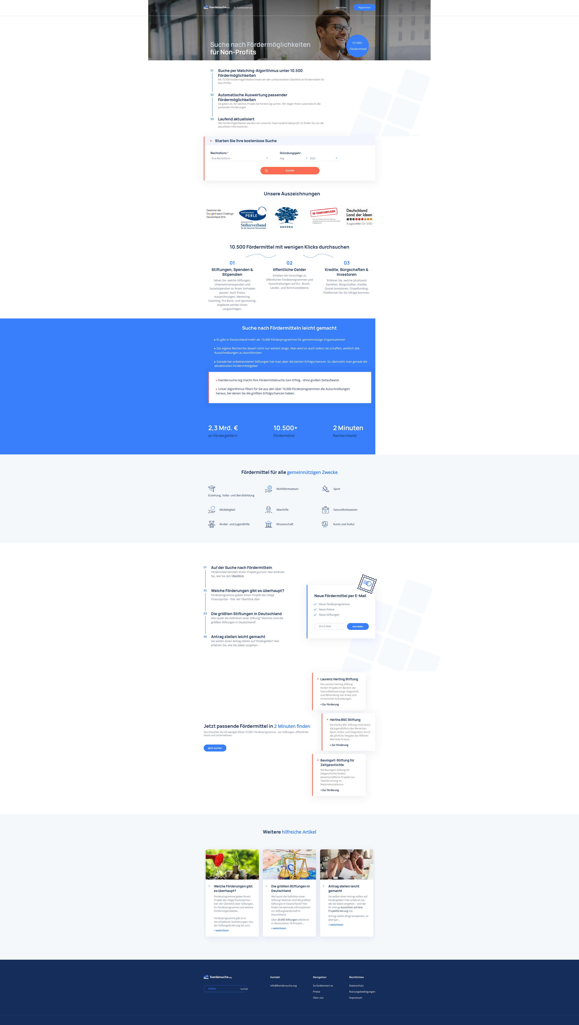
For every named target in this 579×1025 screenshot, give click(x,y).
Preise (316, 991)
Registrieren (364, 7)
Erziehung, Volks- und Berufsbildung (231, 495)
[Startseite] (218, 8)
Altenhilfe (282, 509)
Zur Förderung (330, 704)
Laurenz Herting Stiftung (339, 679)
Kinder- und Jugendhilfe (235, 524)
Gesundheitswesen (345, 509)
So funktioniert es (243, 7)
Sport (336, 489)
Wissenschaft (284, 524)
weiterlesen (222, 930)
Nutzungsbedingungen (362, 991)
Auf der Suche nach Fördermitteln (241, 567)
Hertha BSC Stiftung (345, 720)
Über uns (318, 997)
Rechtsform (219, 153)
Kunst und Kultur (344, 524)
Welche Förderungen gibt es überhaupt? (247, 590)
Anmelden (341, 7)
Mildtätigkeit (227, 509)
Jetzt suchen (215, 748)
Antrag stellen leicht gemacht (238, 636)
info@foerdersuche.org (283, 985)
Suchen (290, 170)
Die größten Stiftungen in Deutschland (246, 613)
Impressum (355, 997)
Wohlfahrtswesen (287, 489)
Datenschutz (356, 985)
